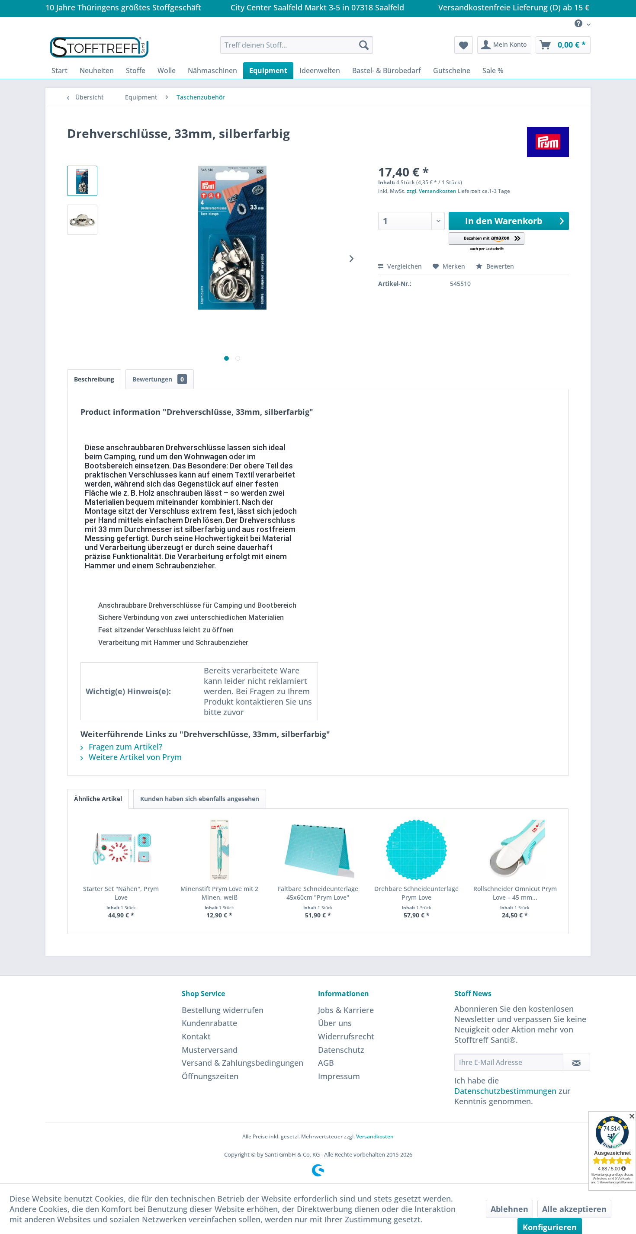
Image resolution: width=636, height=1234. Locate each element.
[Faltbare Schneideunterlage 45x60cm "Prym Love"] (318, 850)
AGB (326, 1063)
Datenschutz (341, 1050)
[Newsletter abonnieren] (576, 1062)
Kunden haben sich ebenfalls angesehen (199, 799)
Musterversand (210, 1050)
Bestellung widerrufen (222, 1010)
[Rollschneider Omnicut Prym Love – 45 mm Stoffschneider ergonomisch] (515, 850)
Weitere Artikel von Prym (134, 757)
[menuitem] (579, 24)
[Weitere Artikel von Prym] (548, 142)
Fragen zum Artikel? (124, 746)
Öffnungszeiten (210, 1076)
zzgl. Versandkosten (431, 191)
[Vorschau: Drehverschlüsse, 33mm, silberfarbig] (82, 181)
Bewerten (499, 266)
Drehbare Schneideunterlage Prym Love (416, 893)
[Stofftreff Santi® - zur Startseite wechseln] (99, 47)
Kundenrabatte (209, 1023)
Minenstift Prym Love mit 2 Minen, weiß (219, 893)
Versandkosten (375, 1136)
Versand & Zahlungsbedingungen (242, 1063)
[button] (486, 242)
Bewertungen (158, 379)
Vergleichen (403, 266)
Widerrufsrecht (346, 1036)
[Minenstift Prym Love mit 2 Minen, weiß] (220, 850)
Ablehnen (509, 1209)
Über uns (335, 1023)
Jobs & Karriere (346, 1010)
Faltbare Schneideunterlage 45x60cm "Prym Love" (318, 893)
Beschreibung (94, 379)
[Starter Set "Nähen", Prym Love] (121, 850)
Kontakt (196, 1036)
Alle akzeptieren (574, 1209)
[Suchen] (364, 45)
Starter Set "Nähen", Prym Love (121, 893)
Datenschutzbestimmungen (505, 1091)
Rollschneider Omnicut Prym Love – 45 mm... (515, 893)
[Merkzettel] (463, 45)
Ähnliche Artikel (98, 799)
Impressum (339, 1076)
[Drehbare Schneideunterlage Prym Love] (416, 850)
